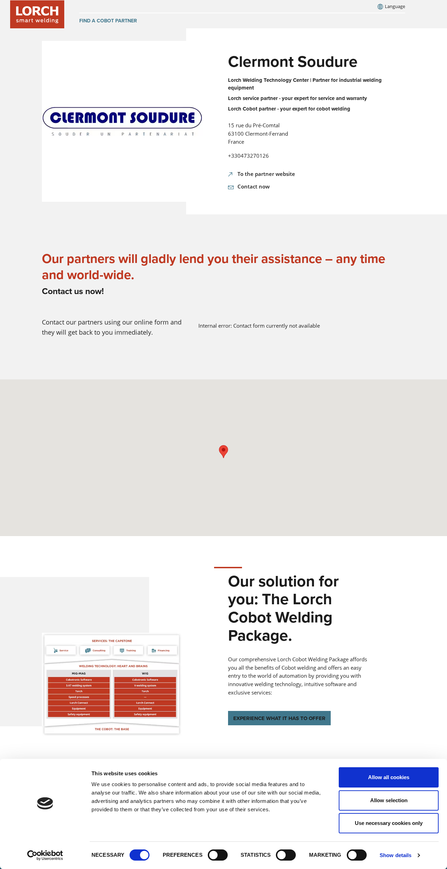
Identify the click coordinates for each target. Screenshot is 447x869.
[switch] (218, 855)
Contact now (253, 186)
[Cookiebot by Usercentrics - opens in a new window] (45, 855)
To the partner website (266, 173)
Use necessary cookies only (389, 823)
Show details (395, 855)
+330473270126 (248, 155)
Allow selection (389, 800)
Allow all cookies (388, 777)
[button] (223, 451)
